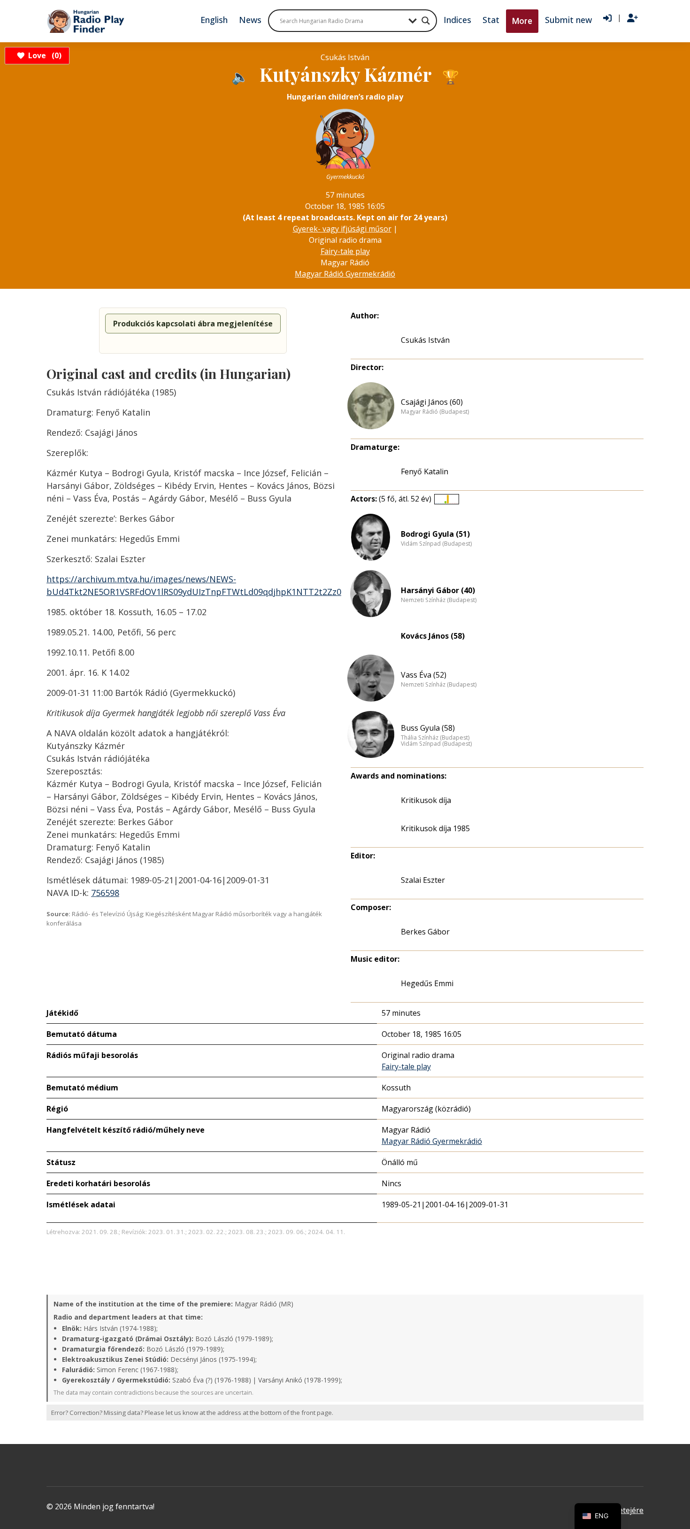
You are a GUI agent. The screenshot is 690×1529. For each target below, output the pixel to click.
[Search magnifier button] (425, 20)
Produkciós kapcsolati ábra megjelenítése (193, 323)
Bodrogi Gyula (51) (435, 534)
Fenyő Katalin (424, 471)
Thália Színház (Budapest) (435, 737)
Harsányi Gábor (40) (438, 590)
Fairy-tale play (345, 251)
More (522, 21)
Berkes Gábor (425, 932)
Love (43, 55)
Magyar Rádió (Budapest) (435, 412)
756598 (105, 892)
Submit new (568, 19)
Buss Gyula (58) (428, 728)
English (214, 19)
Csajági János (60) (432, 402)
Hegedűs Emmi (427, 983)
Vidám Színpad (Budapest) (436, 544)
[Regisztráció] (632, 18)
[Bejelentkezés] (607, 18)
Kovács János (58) (433, 636)
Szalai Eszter (423, 880)
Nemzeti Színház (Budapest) (438, 600)
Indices (457, 19)
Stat (491, 19)
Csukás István (425, 340)
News (250, 19)
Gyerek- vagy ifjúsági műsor (342, 229)
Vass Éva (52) (423, 675)
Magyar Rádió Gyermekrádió (345, 274)
